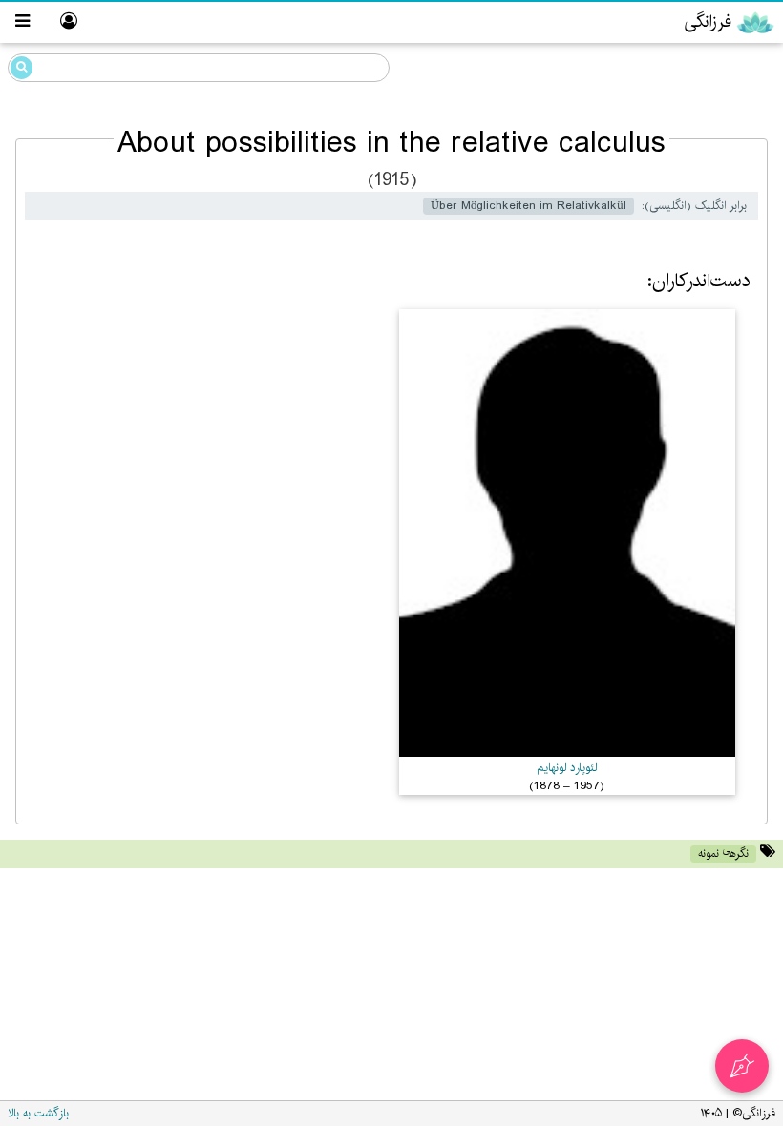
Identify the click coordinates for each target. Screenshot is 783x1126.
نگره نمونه (723, 853)
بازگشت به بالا (38, 1113)
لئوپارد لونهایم (567, 768)
